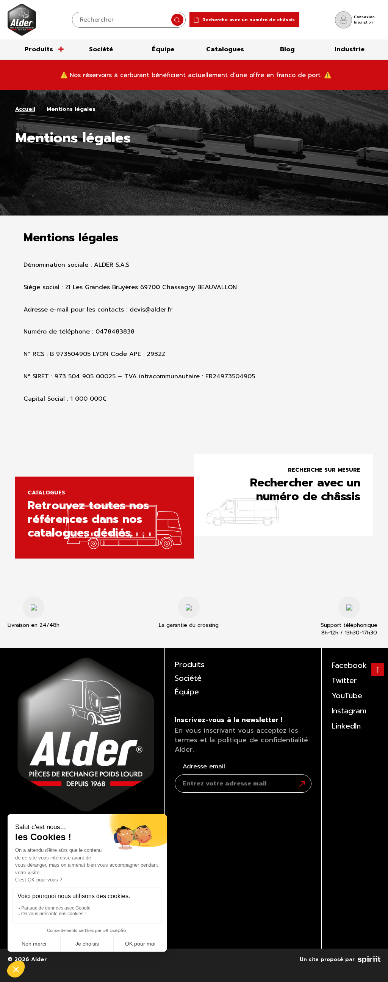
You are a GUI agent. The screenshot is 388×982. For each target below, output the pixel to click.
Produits (39, 49)
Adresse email (204, 766)
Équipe (163, 49)
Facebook (349, 665)
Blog (287, 49)
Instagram (349, 710)
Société (101, 49)
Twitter (344, 680)
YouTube (347, 695)
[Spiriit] (369, 958)
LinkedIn (346, 726)
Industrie (350, 49)
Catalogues (225, 49)
